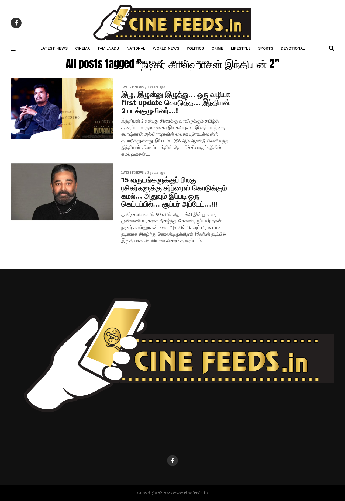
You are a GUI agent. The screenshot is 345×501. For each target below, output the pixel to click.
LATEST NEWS (54, 48)
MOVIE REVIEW (150, 62)
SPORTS (265, 48)
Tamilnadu (108, 48)
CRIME (217, 48)
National (136, 48)
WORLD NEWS (166, 48)
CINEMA (82, 48)
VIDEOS (202, 62)
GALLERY (179, 62)
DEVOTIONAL (293, 48)
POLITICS (195, 48)
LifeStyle (241, 48)
